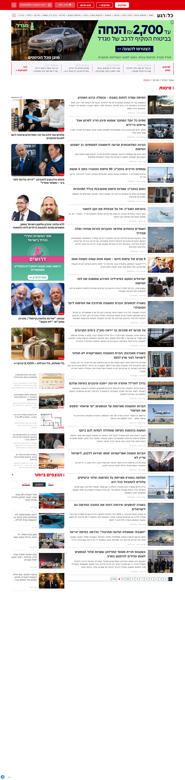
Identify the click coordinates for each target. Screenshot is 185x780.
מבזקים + (104, 5)
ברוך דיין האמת (50, 15)
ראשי (151, 15)
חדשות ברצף (140, 15)
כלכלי (29, 15)
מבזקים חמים (166, 68)
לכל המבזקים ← (21, 68)
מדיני (85, 15)
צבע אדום (85, 5)
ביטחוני (108, 15)
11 (123, 579)
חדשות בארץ (96, 15)
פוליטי (116, 15)
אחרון (113, 579)
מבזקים (122, 5)
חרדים (62, 15)
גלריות (37, 15)
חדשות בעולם (74, 15)
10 (128, 579)
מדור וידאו (127, 15)
